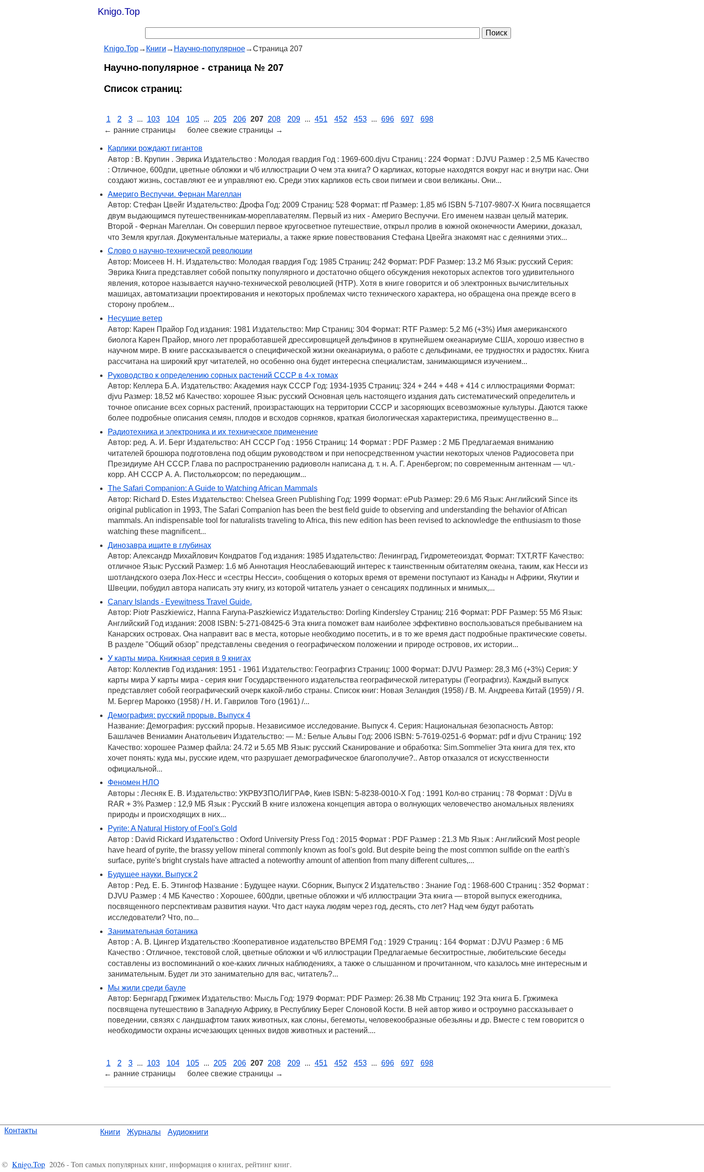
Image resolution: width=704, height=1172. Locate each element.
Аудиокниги (188, 1132)
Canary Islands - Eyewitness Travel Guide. (180, 602)
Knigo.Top (119, 11)
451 (321, 119)
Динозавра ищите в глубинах (159, 545)
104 (173, 119)
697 (407, 119)
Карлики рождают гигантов (155, 148)
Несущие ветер (135, 318)
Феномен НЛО (133, 782)
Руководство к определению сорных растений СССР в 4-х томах (223, 375)
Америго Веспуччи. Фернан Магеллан (174, 194)
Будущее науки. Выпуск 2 (153, 874)
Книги (110, 1132)
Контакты (20, 1130)
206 (239, 119)
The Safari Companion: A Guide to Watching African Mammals (213, 488)
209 (293, 119)
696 (387, 119)
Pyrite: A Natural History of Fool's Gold (172, 828)
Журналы (144, 1132)
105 (192, 119)
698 (426, 119)
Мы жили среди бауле (147, 988)
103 (153, 119)
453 (360, 119)
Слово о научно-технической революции (180, 251)
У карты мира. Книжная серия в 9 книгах (179, 658)
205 (220, 119)
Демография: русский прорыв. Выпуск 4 (179, 715)
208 (274, 119)
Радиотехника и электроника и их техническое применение (213, 432)
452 (340, 119)
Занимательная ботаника (153, 931)
